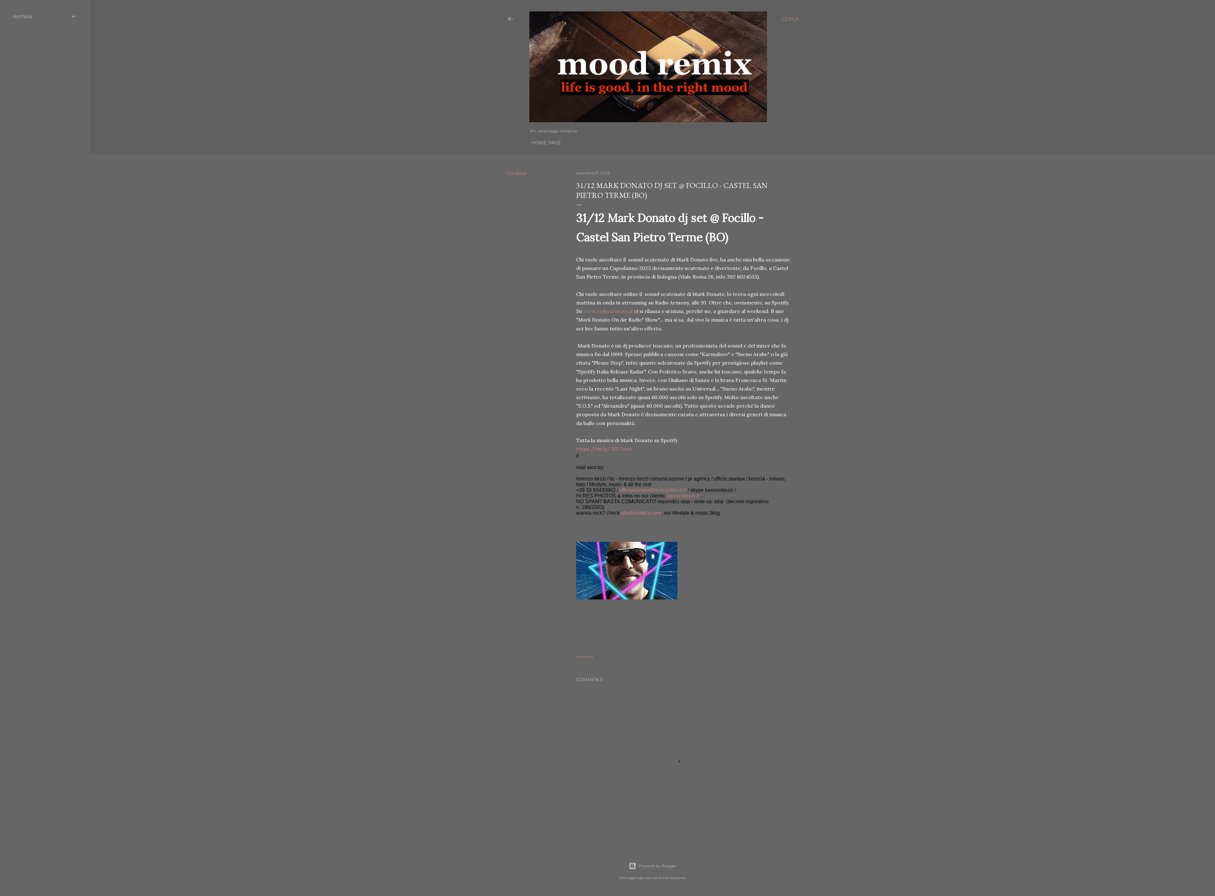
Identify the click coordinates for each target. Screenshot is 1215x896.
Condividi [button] (516, 173)
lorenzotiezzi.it (683, 495)
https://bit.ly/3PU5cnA (604, 449)
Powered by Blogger (657, 865)
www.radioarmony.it (608, 311)
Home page (546, 143)
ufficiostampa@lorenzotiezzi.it (653, 490)
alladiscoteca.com (641, 513)
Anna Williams (671, 877)
